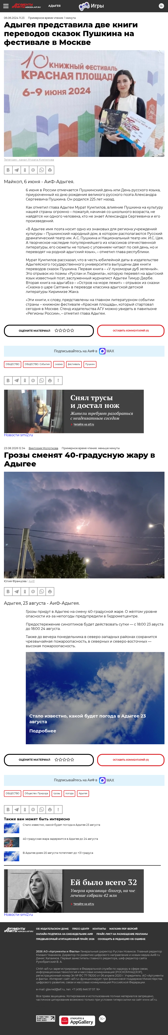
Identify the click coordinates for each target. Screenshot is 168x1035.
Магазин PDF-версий (123, 928)
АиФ (32, 581)
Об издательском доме (52, 928)
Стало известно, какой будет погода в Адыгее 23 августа (87, 718)
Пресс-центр (80, 928)
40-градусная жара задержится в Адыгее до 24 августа (60, 838)
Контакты (99, 928)
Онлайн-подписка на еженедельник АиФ (64, 934)
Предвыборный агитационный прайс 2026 (65, 939)
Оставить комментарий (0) (131, 330)
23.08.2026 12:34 (14, 448)
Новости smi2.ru (18, 435)
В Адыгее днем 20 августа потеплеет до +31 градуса (58, 852)
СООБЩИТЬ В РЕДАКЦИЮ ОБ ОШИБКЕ (121, 939)
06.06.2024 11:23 (14, 17)
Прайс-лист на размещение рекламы (122, 934)
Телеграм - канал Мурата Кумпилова (29, 159)
